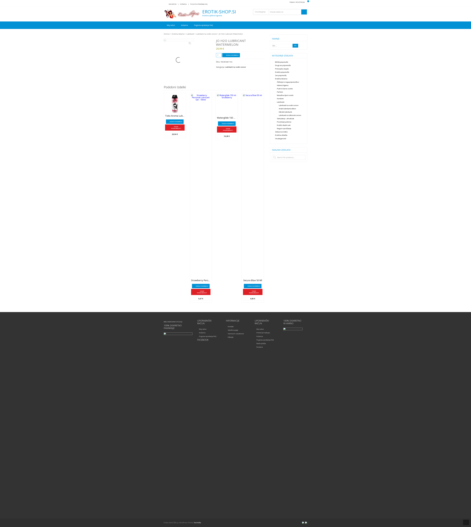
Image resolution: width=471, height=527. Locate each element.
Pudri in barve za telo (285, 89)
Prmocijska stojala (282, 69)
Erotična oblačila (281, 135)
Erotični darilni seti (283, 125)
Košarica (183, 4)
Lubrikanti (190, 34)
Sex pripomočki (281, 75)
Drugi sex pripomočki (283, 65)
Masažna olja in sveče (285, 95)
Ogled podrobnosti (176, 127)
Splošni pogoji (233, 330)
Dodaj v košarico (232, 55)
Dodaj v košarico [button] (176, 121)
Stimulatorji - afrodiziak (285, 118)
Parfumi (280, 92)
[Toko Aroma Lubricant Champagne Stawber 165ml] (175, 104)
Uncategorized (280, 138)
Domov (167, 34)
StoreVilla (197, 522)
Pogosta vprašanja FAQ (199, 4)
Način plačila (261, 343)
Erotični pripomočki (282, 72)
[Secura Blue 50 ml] (252, 186)
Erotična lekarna (178, 34)
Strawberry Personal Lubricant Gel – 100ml (201, 280)
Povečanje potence (284, 122)
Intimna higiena (282, 85)
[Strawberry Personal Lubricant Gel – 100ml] (201, 186)
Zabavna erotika (281, 132)
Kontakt (231, 326)
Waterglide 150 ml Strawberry (226, 117)
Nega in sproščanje (284, 128)
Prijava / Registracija (297, 2)
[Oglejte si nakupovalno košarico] (306, 2)
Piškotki (230, 337)
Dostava (259, 347)
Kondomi (280, 98)
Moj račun (172, 4)
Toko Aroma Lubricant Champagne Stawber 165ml (175, 116)
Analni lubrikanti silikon (287, 109)
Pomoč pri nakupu (263, 333)
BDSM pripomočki (281, 62)
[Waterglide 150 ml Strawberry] (226, 105)
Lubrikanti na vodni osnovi (206, 34)
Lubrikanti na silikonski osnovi (290, 115)
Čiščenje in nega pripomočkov (288, 82)
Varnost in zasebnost (236, 334)
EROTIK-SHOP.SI (219, 12)
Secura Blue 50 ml (252, 280)
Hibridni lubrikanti (285, 112)
